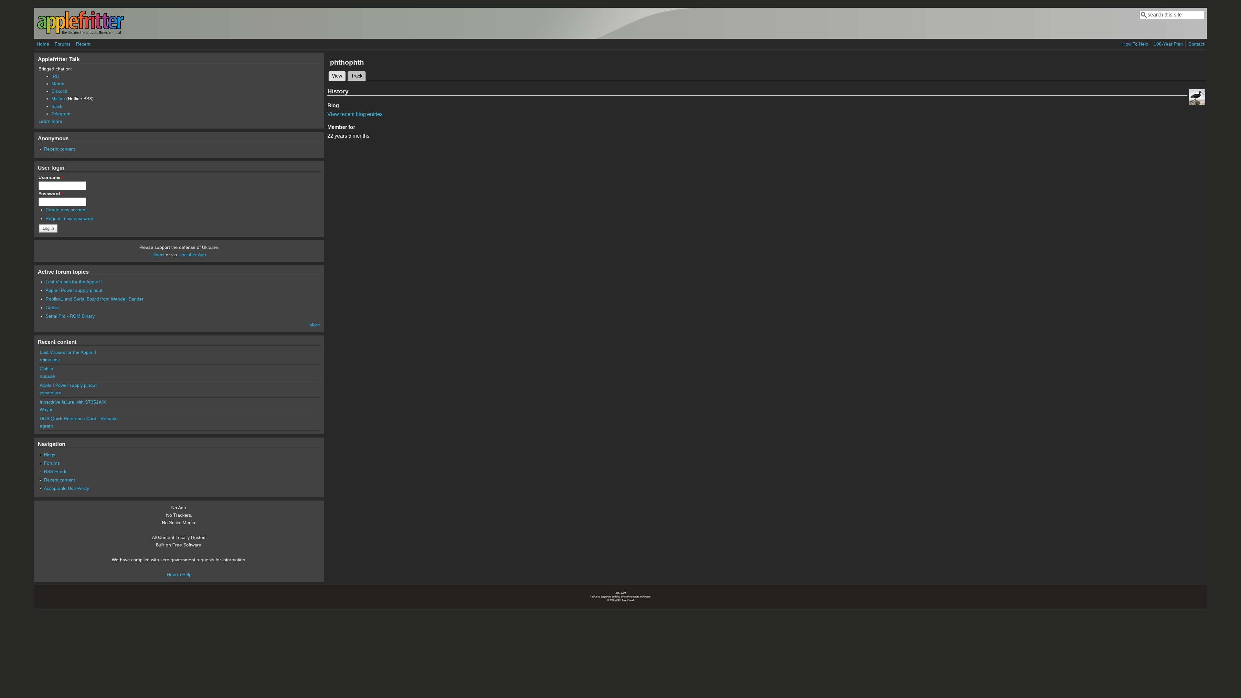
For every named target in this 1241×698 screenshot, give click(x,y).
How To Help (1135, 44)
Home (43, 44)
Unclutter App (192, 254)
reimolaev (50, 359)
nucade (47, 376)
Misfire (58, 98)
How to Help (179, 574)
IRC (55, 76)
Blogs (49, 454)
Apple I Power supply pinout (74, 290)
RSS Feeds (55, 471)
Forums (62, 44)
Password (50, 193)
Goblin (52, 307)
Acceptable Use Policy (66, 488)
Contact (1196, 44)
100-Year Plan (1168, 44)
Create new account (66, 209)
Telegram (60, 113)
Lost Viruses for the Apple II (74, 281)
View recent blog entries (355, 114)
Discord (59, 91)
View (339, 75)
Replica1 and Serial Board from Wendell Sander (94, 298)
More (314, 324)
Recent (83, 44)
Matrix (57, 83)
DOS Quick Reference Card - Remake (79, 418)
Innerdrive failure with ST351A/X (73, 402)
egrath (46, 425)
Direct (158, 254)
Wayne (47, 409)
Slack (56, 106)
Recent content (59, 149)
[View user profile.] (1197, 103)
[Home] (80, 33)
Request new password (69, 218)
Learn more (50, 121)
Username (50, 177)
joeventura (50, 392)
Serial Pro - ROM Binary (70, 316)
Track (356, 75)
